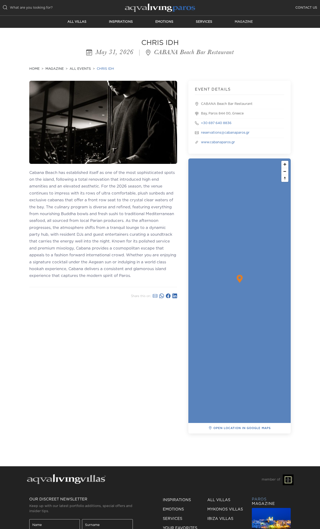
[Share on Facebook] (168, 296)
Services (204, 21)
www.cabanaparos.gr (218, 142)
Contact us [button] (306, 7)
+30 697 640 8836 (216, 123)
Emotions (164, 21)
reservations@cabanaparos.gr (225, 132)
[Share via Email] (155, 296)
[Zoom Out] (284, 171)
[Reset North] (284, 178)
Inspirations (121, 21)
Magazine (244, 21)
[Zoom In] (284, 164)
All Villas (76, 21)
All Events (80, 68)
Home (34, 68)
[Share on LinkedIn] (174, 296)
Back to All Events (212, 441)
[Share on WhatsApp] (161, 296)
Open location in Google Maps (242, 428)
